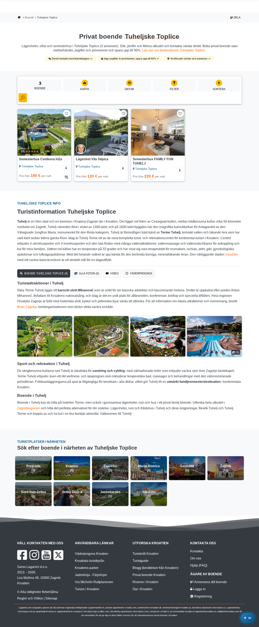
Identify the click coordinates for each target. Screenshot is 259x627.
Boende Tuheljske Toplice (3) (45, 273)
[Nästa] (65, 132)
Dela (237, 17)
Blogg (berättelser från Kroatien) (155, 568)
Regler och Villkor (30, 598)
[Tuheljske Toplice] (44, 336)
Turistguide (141, 560)
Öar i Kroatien (142, 589)
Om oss (195, 558)
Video (114, 273)
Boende (29, 17)
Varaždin (231, 254)
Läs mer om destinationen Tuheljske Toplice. (174, 50)
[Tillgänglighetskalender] (66, 176)
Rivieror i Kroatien (145, 582)
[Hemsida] (19, 18)
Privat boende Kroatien (149, 575)
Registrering (202, 596)
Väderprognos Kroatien (91, 553)
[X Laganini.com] (58, 555)
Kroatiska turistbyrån (89, 560)
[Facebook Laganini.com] (22, 555)
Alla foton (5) (88, 273)
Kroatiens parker (87, 568)
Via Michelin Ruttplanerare (94, 582)
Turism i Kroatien (87, 589)
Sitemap (51, 598)
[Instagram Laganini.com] (34, 555)
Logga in (199, 589)
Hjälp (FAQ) (198, 565)
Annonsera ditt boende (210, 582)
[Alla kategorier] (22, 97)
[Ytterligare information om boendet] (66, 167)
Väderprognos (140, 273)
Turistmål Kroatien (146, 553)
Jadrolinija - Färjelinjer (91, 575)
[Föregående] (23, 132)
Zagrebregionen (28, 408)
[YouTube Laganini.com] (46, 555)
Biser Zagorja (27, 307)
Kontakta (196, 551)
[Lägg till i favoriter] (66, 113)
